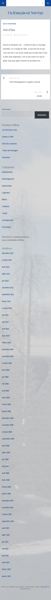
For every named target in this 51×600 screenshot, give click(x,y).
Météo (4, 199)
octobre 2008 (7, 431)
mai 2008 (5, 466)
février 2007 (6, 569)
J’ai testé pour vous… (10, 129)
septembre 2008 (8, 438)
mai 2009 (5, 383)
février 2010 (6, 342)
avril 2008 (5, 473)
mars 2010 (6, 335)
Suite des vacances (9, 143)
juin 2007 (5, 541)
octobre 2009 (7, 363)
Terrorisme (6, 157)
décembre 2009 (7, 349)
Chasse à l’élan (7, 136)
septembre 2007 (8, 521)
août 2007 (5, 528)
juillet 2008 (6, 452)
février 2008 (6, 486)
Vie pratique (6, 227)
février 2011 (6, 301)
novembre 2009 (7, 356)
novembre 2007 (7, 507)
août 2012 (5, 267)
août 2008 (5, 445)
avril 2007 (5, 555)
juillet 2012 (6, 273)
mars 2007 (6, 562)
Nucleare (44, 587)
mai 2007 (5, 548)
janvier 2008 (6, 493)
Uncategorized (7, 220)
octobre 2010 (7, 308)
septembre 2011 (8, 294)
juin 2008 (5, 459)
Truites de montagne (10, 150)
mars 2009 (6, 397)
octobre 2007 (7, 514)
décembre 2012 (7, 253)
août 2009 (5, 370)
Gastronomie (9, 24)
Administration (7, 172)
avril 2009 (5, 390)
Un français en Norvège (25, 12)
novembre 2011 (7, 287)
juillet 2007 (6, 534)
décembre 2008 (7, 418)
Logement (6, 192)
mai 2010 (5, 322)
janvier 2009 (6, 411)
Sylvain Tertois (21, 35)
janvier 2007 (6, 576)
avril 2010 (5, 328)
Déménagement (8, 178)
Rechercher (6, 109)
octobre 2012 (7, 260)
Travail (4, 213)
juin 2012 (5, 280)
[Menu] (3, 3)
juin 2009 (5, 377)
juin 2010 (5, 315)
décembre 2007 (7, 500)
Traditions (5, 206)
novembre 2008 (7, 425)
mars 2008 (6, 480)
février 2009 (6, 404)
